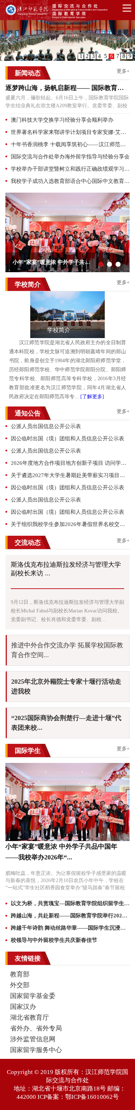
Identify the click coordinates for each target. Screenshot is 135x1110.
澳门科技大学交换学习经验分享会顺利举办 (62, 120)
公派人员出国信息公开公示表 (46, 426)
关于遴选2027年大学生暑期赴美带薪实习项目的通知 (70, 475)
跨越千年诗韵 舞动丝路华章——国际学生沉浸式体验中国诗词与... (70, 928)
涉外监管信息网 (32, 1039)
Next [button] (126, 232)
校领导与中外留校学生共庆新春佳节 (54, 940)
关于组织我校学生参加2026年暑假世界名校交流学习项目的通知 (70, 524)
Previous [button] (9, 232)
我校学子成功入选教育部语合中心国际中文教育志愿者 (70, 181)
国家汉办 (23, 1006)
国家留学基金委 (32, 995)
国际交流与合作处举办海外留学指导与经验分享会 (70, 156)
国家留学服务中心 (36, 1049)
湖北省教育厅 (29, 1017)
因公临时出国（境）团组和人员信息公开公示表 (67, 438)
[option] (67, 232)
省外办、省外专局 (36, 1028)
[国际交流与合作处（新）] (70, 12)
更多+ (123, 71)
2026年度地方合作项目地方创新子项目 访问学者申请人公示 (70, 463)
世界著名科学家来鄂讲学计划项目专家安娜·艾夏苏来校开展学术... (70, 132)
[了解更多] (92, 396)
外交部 (20, 985)
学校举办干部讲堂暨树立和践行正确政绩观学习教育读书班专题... (70, 169)
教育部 (20, 974)
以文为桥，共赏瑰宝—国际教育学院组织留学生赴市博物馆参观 (70, 903)
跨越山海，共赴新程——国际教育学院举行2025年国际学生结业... (70, 915)
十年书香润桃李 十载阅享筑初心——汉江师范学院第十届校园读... (70, 144)
